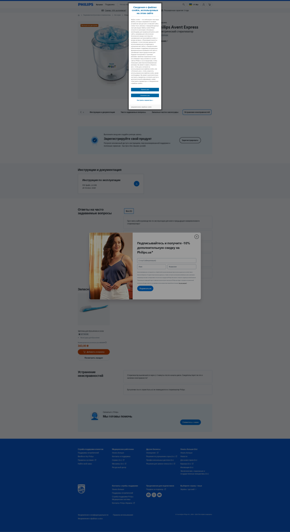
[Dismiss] (196, 237)
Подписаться (145, 288)
